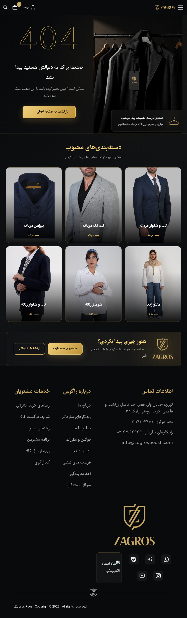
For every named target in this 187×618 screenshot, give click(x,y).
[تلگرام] (150, 559)
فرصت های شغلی (77, 463)
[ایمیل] (142, 575)
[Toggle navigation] (180, 7)
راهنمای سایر (39, 428)
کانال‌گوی (42, 463)
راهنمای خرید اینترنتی (33, 406)
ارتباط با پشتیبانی (29, 348)
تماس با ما (82, 428)
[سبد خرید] (15, 7)
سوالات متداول (79, 485)
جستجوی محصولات (65, 348)
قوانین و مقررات (78, 440)
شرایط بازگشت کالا (35, 417)
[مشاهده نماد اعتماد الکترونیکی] (109, 567)
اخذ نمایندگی (80, 474)
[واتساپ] (166, 559)
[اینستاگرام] (158, 575)
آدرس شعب (81, 451)
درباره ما (84, 406)
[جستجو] (5, 7)
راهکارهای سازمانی (76, 417)
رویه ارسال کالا (38, 451)
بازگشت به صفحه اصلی (49, 111)
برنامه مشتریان (38, 440)
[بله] (133, 559)
